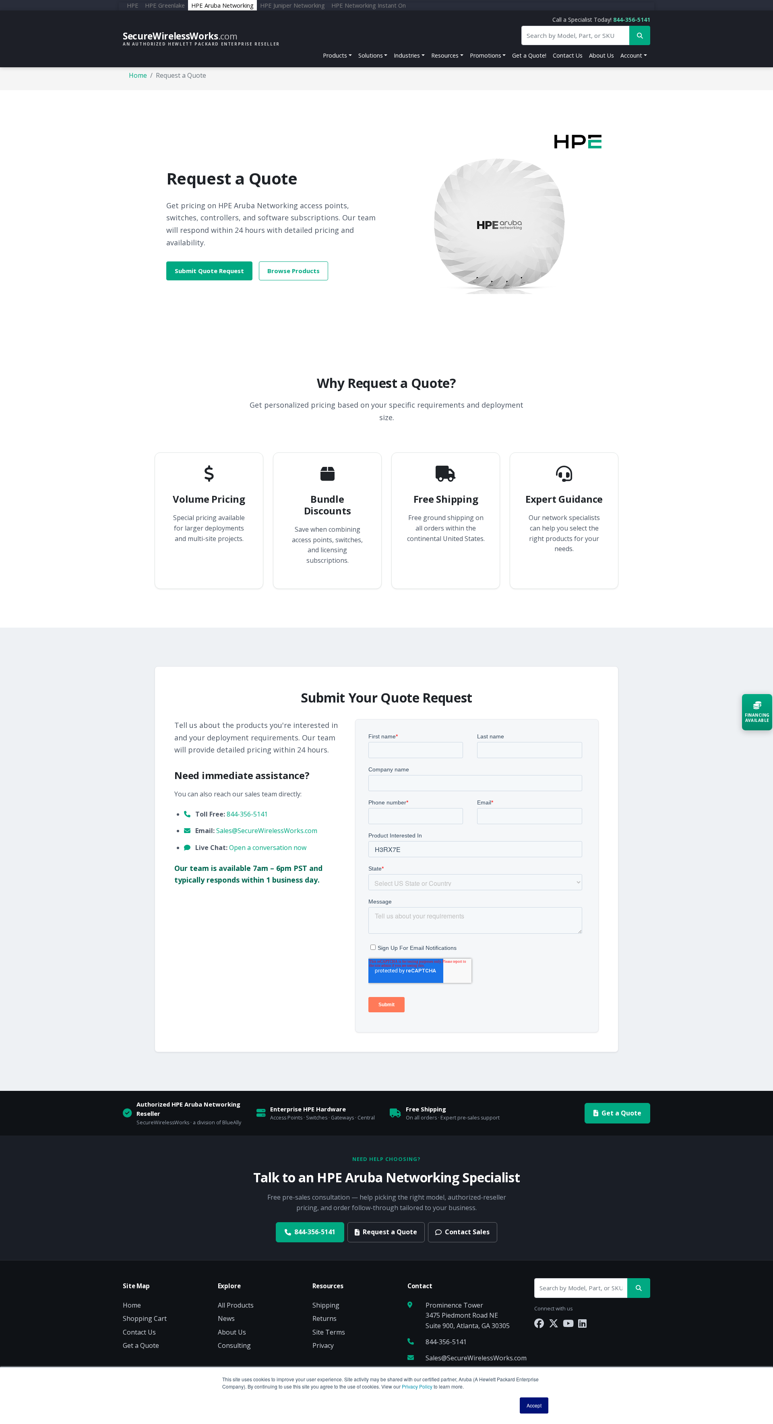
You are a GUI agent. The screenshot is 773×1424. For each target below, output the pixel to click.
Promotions (485, 55)
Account (631, 55)
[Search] (638, 1288)
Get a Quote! (529, 55)
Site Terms (328, 1332)
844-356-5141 (631, 19)
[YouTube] (568, 1323)
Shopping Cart (145, 1318)
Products (335, 55)
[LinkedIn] (582, 1323)
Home (138, 75)
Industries (407, 55)
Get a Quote (621, 1113)
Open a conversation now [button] (267, 847)
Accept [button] (534, 1405)
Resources (445, 55)
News (226, 1318)
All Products (236, 1305)
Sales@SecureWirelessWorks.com (266, 830)
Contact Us (568, 55)
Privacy (323, 1345)
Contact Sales (467, 1231)
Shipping (325, 1305)
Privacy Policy (417, 1386)
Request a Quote (390, 1231)
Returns (324, 1318)
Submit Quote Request (209, 271)
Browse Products (293, 271)
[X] (553, 1323)
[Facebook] (539, 1323)
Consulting (234, 1345)
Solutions (370, 55)
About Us (601, 55)
